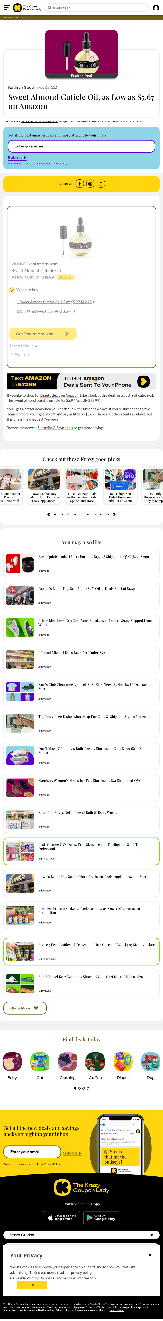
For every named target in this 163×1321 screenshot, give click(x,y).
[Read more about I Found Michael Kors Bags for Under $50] (19, 659)
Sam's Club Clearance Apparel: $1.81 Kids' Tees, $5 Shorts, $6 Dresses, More (93, 686)
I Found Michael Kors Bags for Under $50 (71, 652)
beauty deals (50, 395)
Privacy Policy (59, 163)
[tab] (55, 514)
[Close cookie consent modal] (150, 1255)
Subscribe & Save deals (55, 428)
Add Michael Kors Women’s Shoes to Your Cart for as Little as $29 (90, 976)
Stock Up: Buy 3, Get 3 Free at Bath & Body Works (77, 812)
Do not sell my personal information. (68, 1278)
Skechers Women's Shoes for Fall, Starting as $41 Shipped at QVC (90, 780)
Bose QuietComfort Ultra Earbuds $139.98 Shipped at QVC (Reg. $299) (93, 556)
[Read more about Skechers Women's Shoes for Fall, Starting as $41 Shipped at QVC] (19, 787)
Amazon (72, 395)
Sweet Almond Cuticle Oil (36, 270)
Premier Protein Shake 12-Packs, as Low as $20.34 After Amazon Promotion (89, 910)
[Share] (101, 184)
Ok (32, 1285)
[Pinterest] (90, 183)
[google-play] (101, 1217)
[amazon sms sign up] (81, 381)
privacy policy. (81, 1272)
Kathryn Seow (21, 87)
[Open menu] (7, 7)
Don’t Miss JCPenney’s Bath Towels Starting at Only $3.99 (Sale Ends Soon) (92, 750)
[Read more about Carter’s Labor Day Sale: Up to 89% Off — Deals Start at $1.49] (19, 595)
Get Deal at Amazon (34, 333)
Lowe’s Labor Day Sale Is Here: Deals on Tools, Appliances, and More (93, 876)
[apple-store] (62, 1217)
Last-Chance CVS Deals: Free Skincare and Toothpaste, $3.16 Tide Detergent (90, 846)
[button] (151, 1235)
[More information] (74, 312)
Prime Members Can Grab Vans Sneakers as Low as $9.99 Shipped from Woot (95, 622)
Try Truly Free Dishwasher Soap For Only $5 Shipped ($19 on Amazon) (94, 716)
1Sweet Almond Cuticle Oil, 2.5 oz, (54, 302)
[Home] (27, 7)
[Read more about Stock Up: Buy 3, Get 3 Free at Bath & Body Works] (19, 819)
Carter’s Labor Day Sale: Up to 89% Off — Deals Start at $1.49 (86, 588)
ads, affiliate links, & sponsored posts (39, 121)
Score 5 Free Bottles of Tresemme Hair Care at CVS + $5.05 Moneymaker (96, 944)
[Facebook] (80, 183)
